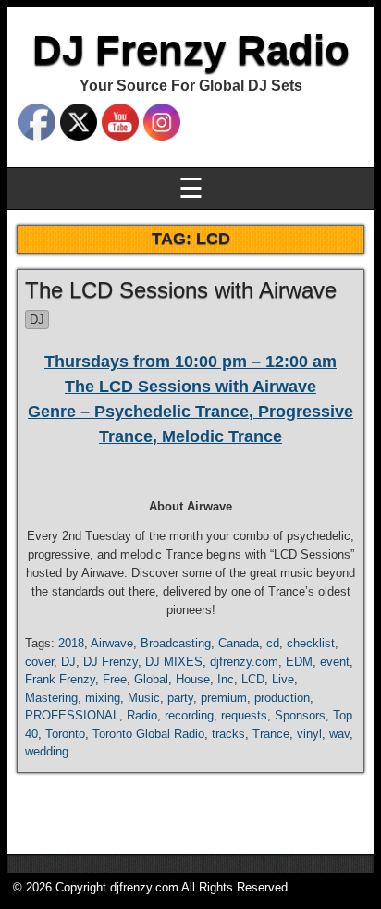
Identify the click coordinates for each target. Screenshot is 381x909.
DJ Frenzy (110, 662)
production (282, 698)
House (193, 679)
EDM (299, 662)
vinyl (309, 734)
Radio (142, 715)
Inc (225, 679)
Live (283, 679)
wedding (46, 751)
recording (189, 715)
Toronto (65, 734)
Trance (270, 734)
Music (144, 698)
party (180, 698)
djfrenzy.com (244, 662)
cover (39, 662)
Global (151, 679)
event (335, 662)
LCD (252, 679)
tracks (228, 734)
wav (339, 734)
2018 (71, 643)
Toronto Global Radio (148, 734)
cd (272, 643)
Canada (238, 643)
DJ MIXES (174, 662)
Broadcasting (176, 643)
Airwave (112, 643)
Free (115, 679)
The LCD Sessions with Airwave (181, 289)
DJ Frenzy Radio (191, 49)
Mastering (51, 698)
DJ (37, 319)
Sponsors (300, 715)
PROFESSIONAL (72, 715)
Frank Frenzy (60, 679)
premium (224, 698)
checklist (311, 643)
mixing (102, 698)
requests (244, 715)
